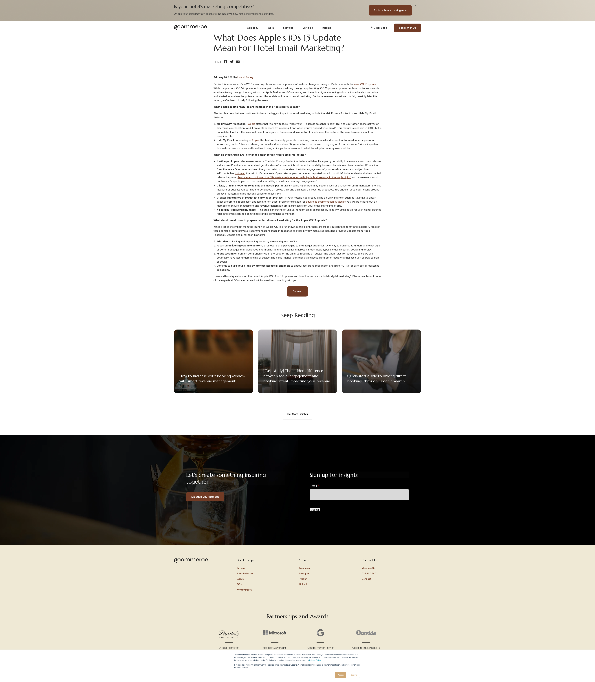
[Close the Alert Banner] (415, 6)
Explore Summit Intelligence (390, 10)
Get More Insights (297, 414)
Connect (297, 291)
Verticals (308, 27)
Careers (240, 568)
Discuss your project (205, 496)
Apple (251, 123)
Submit (315, 509)
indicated (240, 173)
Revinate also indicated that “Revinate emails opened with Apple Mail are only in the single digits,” (294, 177)
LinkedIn (303, 584)
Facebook (304, 568)
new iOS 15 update (365, 84)
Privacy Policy (315, 660)
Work (271, 27)
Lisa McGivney (245, 77)
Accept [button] (341, 674)
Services (288, 27)
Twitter (303, 579)
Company (252, 27)
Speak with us (407, 27)
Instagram (304, 573)
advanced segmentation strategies (326, 201)
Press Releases (244, 573)
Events (240, 579)
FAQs (239, 584)
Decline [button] (354, 674)
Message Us (368, 568)
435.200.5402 (370, 573)
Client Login (380, 27)
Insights (326, 27)
